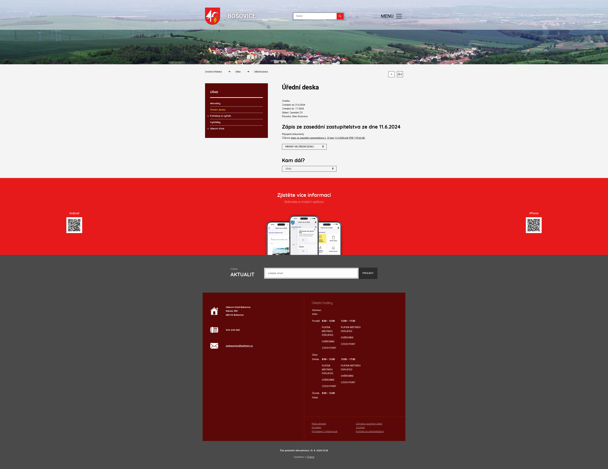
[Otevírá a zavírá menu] (399, 16)
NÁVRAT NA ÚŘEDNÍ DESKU (299, 146)
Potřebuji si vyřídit (220, 115)
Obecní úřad (217, 128)
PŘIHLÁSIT (368, 273)
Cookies (360, 427)
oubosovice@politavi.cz (239, 345)
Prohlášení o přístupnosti (324, 431)
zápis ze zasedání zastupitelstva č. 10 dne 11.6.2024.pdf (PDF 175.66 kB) (328, 138)
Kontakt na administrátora (370, 431)
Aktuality (215, 103)
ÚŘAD (238, 72)
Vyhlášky (215, 122)
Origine (310, 457)
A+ (400, 74)
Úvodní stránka (213, 72)
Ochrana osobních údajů (369, 423)
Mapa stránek (319, 423)
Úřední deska (261, 72)
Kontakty (316, 427)
